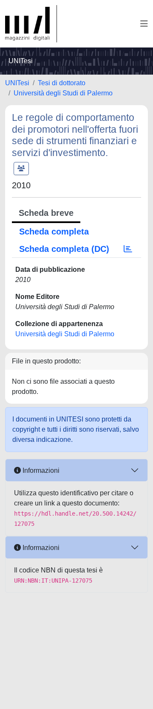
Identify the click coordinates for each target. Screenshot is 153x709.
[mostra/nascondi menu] (144, 24)
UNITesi (17, 83)
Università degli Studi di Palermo (63, 93)
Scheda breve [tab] (46, 213)
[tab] (127, 249)
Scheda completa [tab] (54, 231)
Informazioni (40, 470)
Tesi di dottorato (61, 83)
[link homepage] (31, 23)
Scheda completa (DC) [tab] (64, 249)
